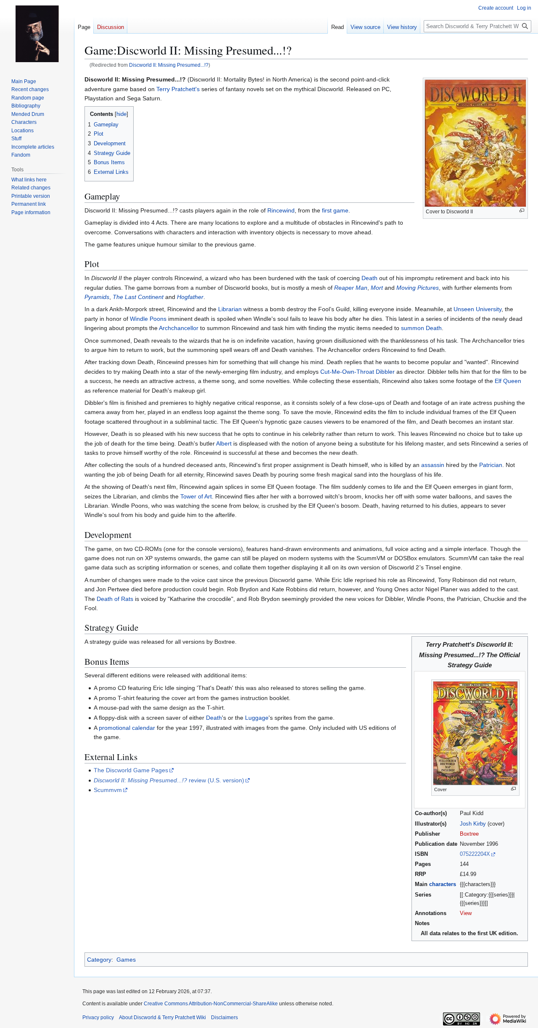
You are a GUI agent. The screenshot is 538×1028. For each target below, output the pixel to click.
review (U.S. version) (169, 780)
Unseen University (477, 309)
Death (369, 278)
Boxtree (469, 834)
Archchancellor (178, 328)
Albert (224, 443)
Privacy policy (98, 1017)
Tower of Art (196, 496)
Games (126, 959)
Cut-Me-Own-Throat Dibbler (357, 371)
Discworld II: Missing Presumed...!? (168, 65)
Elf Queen (508, 381)
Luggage (257, 717)
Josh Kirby (473, 824)
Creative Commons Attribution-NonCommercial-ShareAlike (211, 1004)
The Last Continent (138, 297)
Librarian (230, 309)
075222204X (475, 854)
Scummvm (108, 790)
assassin (432, 465)
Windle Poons (148, 318)
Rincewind (281, 210)
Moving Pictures (417, 287)
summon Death (421, 328)
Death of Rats (115, 598)
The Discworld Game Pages (131, 770)
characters (442, 884)
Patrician (490, 465)
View (466, 913)
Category (99, 959)
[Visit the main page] (37, 33)
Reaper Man (350, 287)
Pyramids (96, 297)
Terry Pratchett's (178, 89)
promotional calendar (127, 727)
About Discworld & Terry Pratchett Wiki (162, 1017)
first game (335, 210)
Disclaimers (224, 1017)
